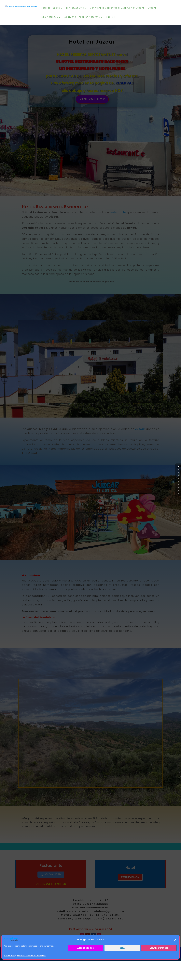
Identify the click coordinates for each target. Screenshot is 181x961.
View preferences (159, 947)
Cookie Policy (10, 955)
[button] (175, 939)
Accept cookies (85, 947)
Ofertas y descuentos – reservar (31, 955)
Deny (122, 947)
